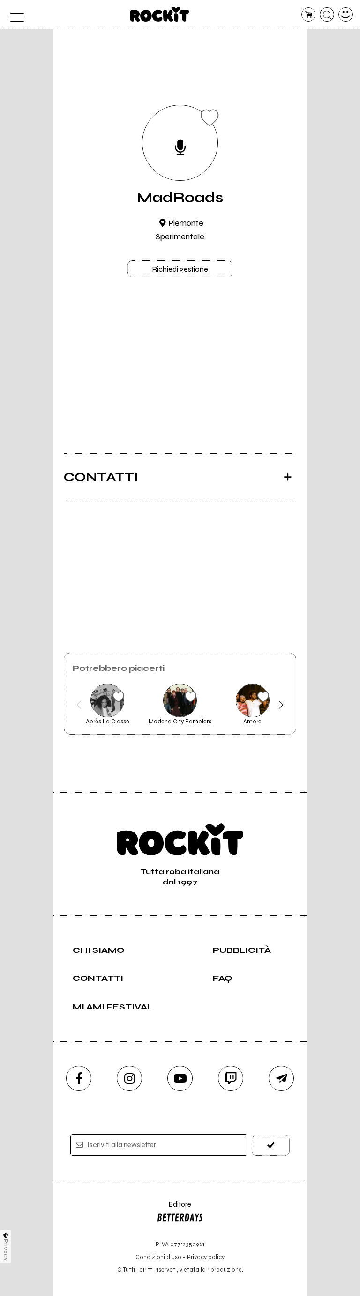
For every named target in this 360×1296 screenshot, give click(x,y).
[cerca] (327, 14)
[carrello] (308, 14)
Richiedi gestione (180, 269)
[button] (79, 704)
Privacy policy (206, 1256)
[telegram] (281, 1078)
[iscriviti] (271, 1145)
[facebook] (78, 1078)
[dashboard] (345, 14)
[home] (159, 14)
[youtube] (180, 1078)
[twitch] (230, 1078)
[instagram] (129, 1078)
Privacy (6, 1250)
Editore (174, 1208)
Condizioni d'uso (158, 1256)
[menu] (14, 14)
